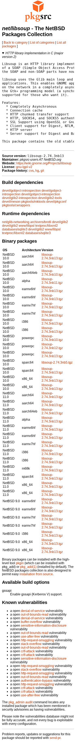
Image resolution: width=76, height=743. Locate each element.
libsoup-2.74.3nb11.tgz (52, 280)
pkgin (20, 563)
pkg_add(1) (28, 566)
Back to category (16, 42)
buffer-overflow (31, 622)
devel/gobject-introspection (21, 190)
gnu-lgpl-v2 (24, 167)
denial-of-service (33, 611)
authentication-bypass (36, 680)
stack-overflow (31, 644)
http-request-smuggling (37, 640)
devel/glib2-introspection (19, 198)
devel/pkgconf (56, 201)
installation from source (36, 574)
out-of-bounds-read (34, 614)
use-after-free (30, 636)
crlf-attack (28, 651)
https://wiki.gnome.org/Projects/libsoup (43, 163)
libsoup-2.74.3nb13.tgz (52, 256)
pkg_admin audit (20, 702)
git (42, 170)
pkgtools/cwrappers (16, 205)
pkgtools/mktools (33, 201)
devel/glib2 (60, 222)
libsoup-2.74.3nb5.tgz (57, 362)
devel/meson (11, 201)
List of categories (42, 42)
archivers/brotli (40, 222)
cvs (31, 170)
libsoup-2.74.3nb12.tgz (52, 346)
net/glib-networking (15, 222)
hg (37, 170)
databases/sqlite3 (14, 229)
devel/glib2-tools (50, 198)
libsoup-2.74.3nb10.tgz (52, 272)
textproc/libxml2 (46, 225)
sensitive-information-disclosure (43, 625)
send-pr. (55, 738)
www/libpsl (26, 225)
